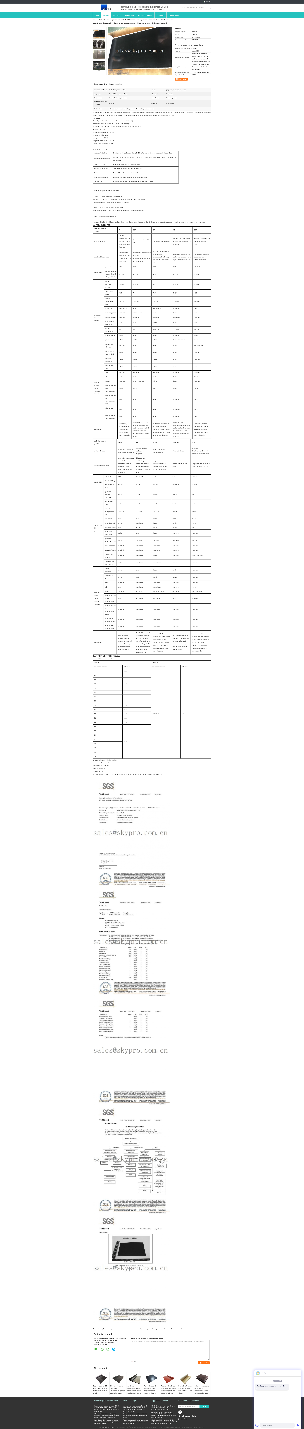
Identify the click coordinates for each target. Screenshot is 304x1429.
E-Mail (181, 1416)
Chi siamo (117, 15)
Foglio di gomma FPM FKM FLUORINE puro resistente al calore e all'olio (100, 1389)
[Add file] (257, 1425)
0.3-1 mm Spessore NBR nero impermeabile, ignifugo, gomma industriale (117, 1389)
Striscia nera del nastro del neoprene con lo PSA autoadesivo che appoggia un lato (135, 1415)
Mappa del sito (190, 1416)
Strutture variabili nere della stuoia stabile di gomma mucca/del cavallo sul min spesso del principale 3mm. (164, 1421)
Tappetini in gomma (159, 1401)
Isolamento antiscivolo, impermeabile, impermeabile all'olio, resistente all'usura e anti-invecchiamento (202, 1390)
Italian (208, 2)
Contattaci (160, 15)
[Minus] (298, 1373)
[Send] (298, 1425)
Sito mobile (183, 1419)
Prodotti (106, 15)
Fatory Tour (129, 15)
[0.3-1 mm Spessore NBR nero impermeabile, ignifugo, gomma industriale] (118, 1379)
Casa (97, 15)
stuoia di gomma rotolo (112, 1329)
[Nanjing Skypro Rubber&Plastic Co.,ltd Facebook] (180, 1412)
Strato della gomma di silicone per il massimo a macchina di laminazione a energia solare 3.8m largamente (106, 1415)
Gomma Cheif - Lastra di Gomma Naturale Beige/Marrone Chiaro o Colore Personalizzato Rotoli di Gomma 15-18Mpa (185, 1392)
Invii (204, 1406)
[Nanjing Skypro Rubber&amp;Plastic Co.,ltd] (106, 7)
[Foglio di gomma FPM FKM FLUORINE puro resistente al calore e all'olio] (101, 1379)
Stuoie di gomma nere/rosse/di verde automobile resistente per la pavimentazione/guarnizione (163, 1407)
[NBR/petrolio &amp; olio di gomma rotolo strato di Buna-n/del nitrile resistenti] (99, 34)
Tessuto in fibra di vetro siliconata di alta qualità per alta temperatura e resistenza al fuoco (168, 1389)
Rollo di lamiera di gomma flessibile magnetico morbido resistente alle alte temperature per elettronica (150, 1392)
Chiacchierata (181, 79)
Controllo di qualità (145, 15)
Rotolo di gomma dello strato (115, 20)
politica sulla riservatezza (107, 1427)
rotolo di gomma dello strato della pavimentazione (168, 1329)
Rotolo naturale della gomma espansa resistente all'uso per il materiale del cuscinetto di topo (135, 1421)
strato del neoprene (131, 1401)
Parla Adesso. (174, 15)
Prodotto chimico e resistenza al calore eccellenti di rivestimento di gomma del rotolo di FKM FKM (106, 1421)
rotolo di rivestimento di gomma (135, 1329)
